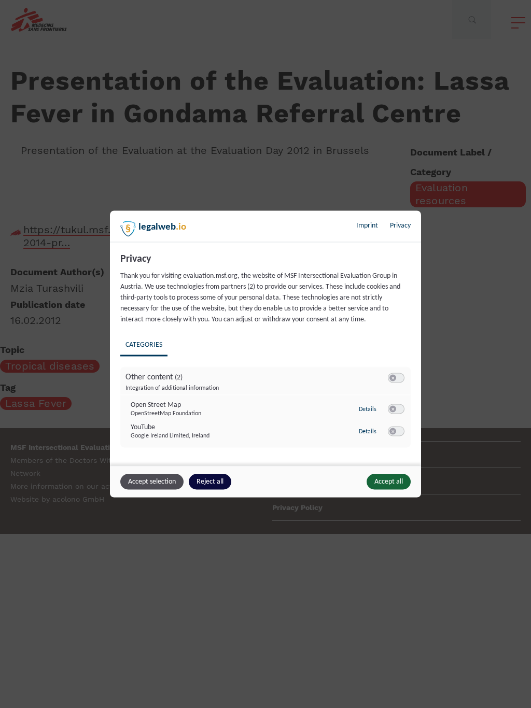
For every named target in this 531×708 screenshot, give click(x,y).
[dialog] (265, 354)
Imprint (367, 226)
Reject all (210, 482)
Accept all (388, 482)
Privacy (400, 226)
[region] (266, 358)
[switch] (396, 378)
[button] (392, 378)
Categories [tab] (143, 345)
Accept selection (152, 482)
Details (367, 409)
